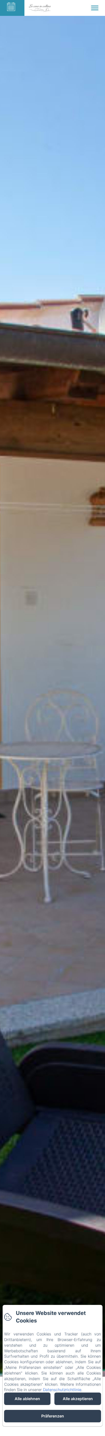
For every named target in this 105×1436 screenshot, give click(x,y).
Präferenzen (52, 1416)
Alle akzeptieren (78, 1398)
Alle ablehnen (27, 1398)
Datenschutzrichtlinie (62, 1389)
